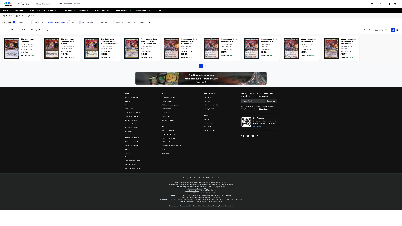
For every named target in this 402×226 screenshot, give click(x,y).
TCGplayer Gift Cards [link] (132, 127)
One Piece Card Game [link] (132, 112)
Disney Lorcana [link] (130, 109)
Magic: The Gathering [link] (132, 97)
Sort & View (368, 30)
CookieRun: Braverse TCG (187, 201)
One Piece (68, 10)
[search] (214, 3)
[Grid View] (393, 30)
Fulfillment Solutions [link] (168, 138)
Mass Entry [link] (165, 112)
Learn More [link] (257, 126)
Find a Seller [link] (166, 116)
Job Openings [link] (208, 123)
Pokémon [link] (128, 105)
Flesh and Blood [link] (130, 124)
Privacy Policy (263, 109)
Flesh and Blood (122, 10)
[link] (8, 4)
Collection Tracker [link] (168, 120)
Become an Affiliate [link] (210, 130)
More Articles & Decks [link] (132, 168)
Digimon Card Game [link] (131, 116)
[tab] (8, 16)
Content (158, 10)
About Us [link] (206, 119)
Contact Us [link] (207, 97)
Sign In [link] (382, 4)
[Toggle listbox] (386, 30)
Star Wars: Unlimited (101, 10)
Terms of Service (185, 206)
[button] (372, 4)
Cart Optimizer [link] (166, 109)
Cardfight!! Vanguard (182, 186)
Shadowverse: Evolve (194, 189)
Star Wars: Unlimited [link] (131, 120)
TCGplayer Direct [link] (167, 101)
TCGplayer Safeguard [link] (169, 97)
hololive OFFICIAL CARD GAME (197, 193)
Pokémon (34, 10)
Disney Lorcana (50, 10)
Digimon (82, 10)
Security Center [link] (209, 109)
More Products (142, 10)
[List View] (397, 30)
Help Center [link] (207, 101)
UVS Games (198, 199)
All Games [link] (128, 131)
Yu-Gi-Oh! (19, 10)
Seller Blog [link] (165, 153)
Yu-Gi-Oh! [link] (128, 101)
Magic (5, 10)
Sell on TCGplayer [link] (168, 130)
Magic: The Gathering (182, 182)
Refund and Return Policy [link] (212, 105)
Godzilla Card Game (192, 191)
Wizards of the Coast (220, 182)
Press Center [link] (208, 127)
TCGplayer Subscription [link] (170, 105)
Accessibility (197, 206)
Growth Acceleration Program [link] (171, 145)
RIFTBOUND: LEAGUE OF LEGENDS (171, 199)
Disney (218, 197)
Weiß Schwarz (197, 186)
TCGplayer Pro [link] (167, 142)
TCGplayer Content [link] (131, 142)
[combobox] (380, 30)
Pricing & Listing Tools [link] (169, 134)
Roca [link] (163, 149)
